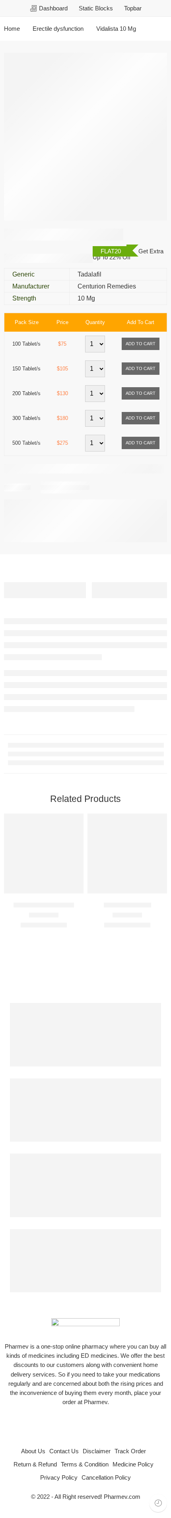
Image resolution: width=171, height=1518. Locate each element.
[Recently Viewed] (158, 1503)
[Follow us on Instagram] (104, 1424)
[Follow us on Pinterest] (91, 1424)
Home (12, 29)
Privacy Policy (59, 1477)
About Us (33, 1451)
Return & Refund (35, 1464)
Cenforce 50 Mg (127, 905)
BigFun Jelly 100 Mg (44, 905)
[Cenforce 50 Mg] (127, 853)
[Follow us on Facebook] (79, 1424)
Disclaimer (97, 1451)
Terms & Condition (85, 1464)
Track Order (130, 1451)
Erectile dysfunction (58, 29)
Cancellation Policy (106, 1477)
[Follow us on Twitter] (66, 1424)
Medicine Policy (133, 1464)
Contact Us (64, 1451)
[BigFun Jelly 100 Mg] (44, 853)
